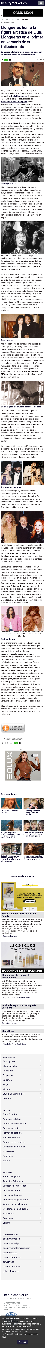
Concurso (8, 1156)
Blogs (6, 1084)
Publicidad (8, 1070)
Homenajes (7, 22)
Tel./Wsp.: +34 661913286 (12, 1304)
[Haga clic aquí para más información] (13, 732)
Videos (6, 1089)
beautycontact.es (12, 1266)
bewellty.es (8, 1262)
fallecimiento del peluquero (14, 101)
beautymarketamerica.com (16, 1248)
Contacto (7, 1098)
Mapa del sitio (10, 1066)
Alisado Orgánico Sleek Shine (14, 1044)
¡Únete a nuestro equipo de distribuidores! (16, 976)
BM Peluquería (6, 19)
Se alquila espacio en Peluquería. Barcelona (19, 1006)
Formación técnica (12, 1133)
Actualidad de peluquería (15, 1199)
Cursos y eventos (12, 1128)
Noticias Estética (11, 1137)
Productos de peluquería (15, 1204)
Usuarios (7, 1080)
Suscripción (9, 1061)
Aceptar (22, 1342)
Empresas (8, 1075)
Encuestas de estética (14, 1146)
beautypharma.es (12, 1257)
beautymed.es (10, 1252)
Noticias (16, 19)
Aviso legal (8, 1309)
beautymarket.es (14, 3)
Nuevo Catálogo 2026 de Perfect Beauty (19, 914)
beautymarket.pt (11, 1243)
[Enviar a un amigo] (8, 744)
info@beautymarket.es (12, 1302)
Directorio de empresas (15, 1123)
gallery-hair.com (11, 1271)
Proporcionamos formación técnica (17, 998)
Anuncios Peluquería (13, 1181)
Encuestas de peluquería (15, 1209)
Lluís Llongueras (19, 96)
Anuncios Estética (12, 1119)
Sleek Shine (8, 1031)
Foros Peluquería (11, 1176)
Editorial (7, 1160)
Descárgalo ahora (10, 936)
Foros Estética (10, 1114)
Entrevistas (8, 1151)
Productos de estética (14, 1142)
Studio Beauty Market (13, 1094)
